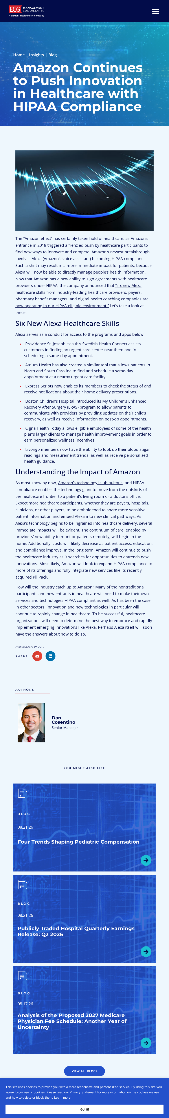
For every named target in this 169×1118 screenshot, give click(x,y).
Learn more (62, 1097)
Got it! (84, 1109)
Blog (52, 54)
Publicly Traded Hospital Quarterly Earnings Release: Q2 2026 (76, 931)
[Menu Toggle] (156, 11)
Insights (36, 54)
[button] (23, 656)
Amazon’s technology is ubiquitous (90, 482)
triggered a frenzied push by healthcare (83, 245)
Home (19, 54)
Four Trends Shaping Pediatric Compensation (79, 842)
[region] (84, 1098)
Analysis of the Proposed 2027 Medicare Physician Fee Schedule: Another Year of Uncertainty (72, 1021)
